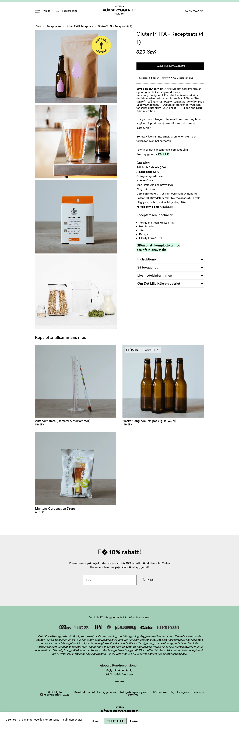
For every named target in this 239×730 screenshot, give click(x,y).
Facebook (198, 692)
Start (38, 26)
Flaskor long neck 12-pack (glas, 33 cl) (149, 421)
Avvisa (133, 721)
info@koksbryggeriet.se (102, 692)
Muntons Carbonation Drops (55, 508)
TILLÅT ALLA (115, 721)
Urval (95, 721)
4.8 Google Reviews (177, 77)
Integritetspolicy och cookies (134, 693)
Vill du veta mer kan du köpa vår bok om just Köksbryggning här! (147, 653)
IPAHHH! (163, 154)
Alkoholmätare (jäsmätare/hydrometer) (62, 421)
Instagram (183, 692)
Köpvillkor (160, 692)
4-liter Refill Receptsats (80, 26)
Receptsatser (54, 26)
